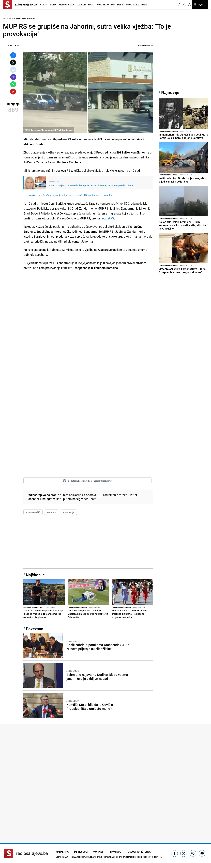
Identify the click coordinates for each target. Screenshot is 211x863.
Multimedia (117, 4)
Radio (144, 4)
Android (91, 495)
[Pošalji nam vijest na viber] (193, 853)
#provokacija (68, 512)
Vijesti (43, 4)
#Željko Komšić (33, 512)
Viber (84, 499)
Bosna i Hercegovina (24, 18)
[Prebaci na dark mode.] (180, 4)
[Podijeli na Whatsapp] (13, 84)
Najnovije (170, 92)
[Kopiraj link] (13, 91)
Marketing (62, 851)
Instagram (48, 499)
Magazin (81, 4)
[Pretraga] (184, 4)
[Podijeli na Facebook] (13, 55)
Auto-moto (103, 4)
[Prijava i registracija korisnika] (189, 4)
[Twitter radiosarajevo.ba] (183, 853)
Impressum (81, 851)
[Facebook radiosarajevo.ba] (174, 853)
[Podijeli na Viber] (13, 77)
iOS (100, 495)
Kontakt (98, 851)
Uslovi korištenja (139, 851)
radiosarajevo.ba (84, 856)
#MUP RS (51, 512)
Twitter (132, 495)
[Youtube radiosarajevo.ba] (202, 853)
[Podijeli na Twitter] (13, 62)
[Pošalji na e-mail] (13, 70)
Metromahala (66, 4)
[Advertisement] (88, 542)
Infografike (132, 4)
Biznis (53, 4)
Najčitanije (35, 574)
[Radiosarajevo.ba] (26, 853)
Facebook (33, 499)
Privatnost (116, 851)
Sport (91, 4)
